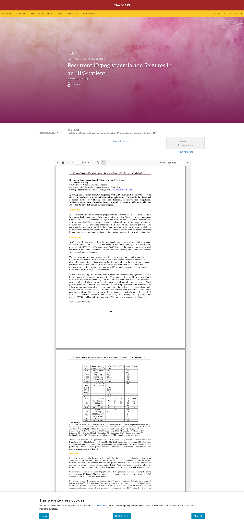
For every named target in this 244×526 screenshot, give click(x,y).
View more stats (185, 152)
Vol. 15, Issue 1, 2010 (77, 59)
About (49, 14)
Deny (45, 516)
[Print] (63, 162)
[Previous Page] (72, 162)
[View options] (57, 162)
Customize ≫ (123, 516)
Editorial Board (36, 14)
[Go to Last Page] (92, 162)
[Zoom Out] (161, 162)
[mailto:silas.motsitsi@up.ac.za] (121, 190)
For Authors (21, 14)
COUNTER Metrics (99, 505)
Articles (5, 14)
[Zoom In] (164, 162)
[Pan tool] (97, 162)
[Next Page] (88, 162)
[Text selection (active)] (103, 162)
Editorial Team (72, 14)
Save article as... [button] (121, 141)
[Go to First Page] (68, 162)
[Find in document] (188, 162)
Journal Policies (89, 14)
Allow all (199, 516)
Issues (59, 14)
